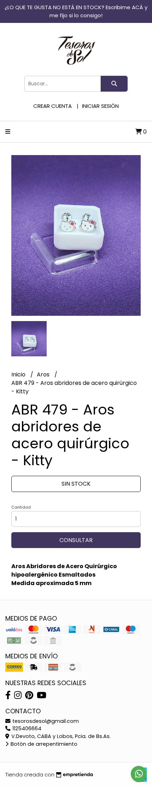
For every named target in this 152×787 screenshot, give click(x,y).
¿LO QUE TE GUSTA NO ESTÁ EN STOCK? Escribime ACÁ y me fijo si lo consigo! (76, 11)
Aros (44, 374)
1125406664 (26, 728)
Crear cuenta (52, 106)
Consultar (76, 540)
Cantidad (21, 507)
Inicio (19, 374)
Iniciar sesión (100, 106)
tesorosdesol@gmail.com (45, 721)
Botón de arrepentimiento (43, 744)
